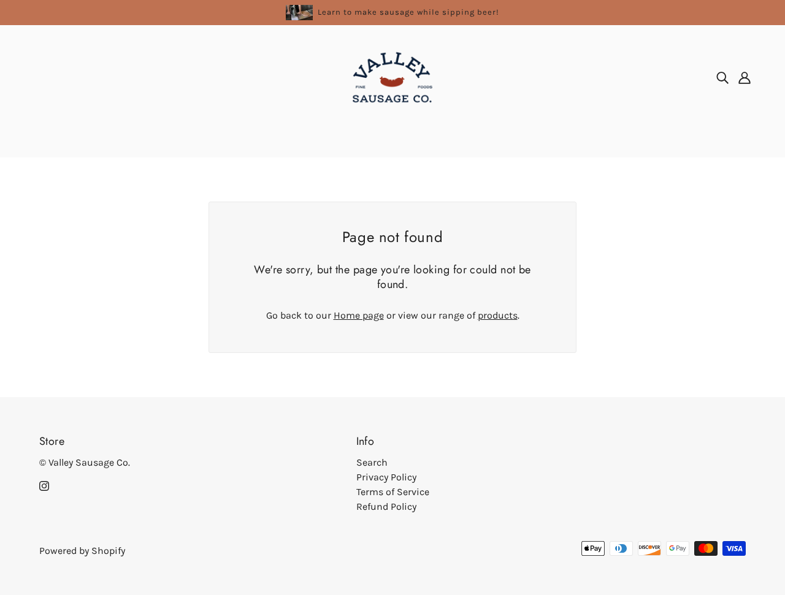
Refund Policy (386, 506)
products (498, 315)
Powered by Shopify (82, 550)
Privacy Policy (386, 477)
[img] (722, 77)
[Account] (744, 77)
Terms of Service (392, 492)
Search (372, 462)
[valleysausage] (392, 76)
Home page (359, 315)
